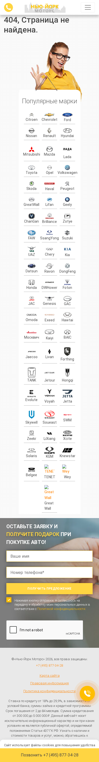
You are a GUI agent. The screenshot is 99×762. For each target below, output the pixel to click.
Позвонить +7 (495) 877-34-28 (49, 755)
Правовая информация (49, 683)
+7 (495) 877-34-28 (49, 665)
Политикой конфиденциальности (61, 609)
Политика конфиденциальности (49, 691)
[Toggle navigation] (88, 7)
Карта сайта (50, 675)
